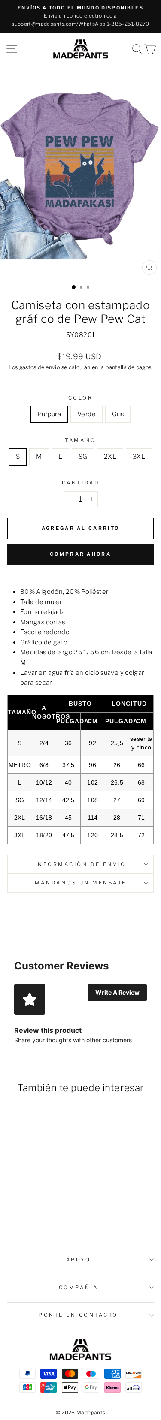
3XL (139, 456)
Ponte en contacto (78, 1315)
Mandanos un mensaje (80, 883)
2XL (110, 456)
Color (80, 398)
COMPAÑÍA (78, 1288)
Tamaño (80, 440)
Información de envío (80, 864)
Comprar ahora (80, 554)
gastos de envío (39, 367)
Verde (86, 414)
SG (83, 456)
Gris (118, 414)
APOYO (78, 1260)
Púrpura (49, 414)
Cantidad (80, 483)
